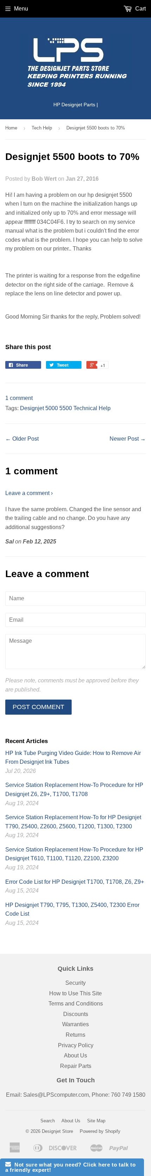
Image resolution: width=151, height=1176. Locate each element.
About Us (75, 1055)
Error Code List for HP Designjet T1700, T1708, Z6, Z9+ (74, 882)
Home (11, 128)
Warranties (75, 1024)
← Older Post (22, 439)
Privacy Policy (75, 1045)
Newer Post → (128, 439)
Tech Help (42, 128)
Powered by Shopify (100, 1131)
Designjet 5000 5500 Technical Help (65, 408)
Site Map (96, 1120)
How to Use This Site (75, 993)
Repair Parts (75, 1066)
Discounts (75, 1014)
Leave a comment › (29, 493)
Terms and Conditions (75, 1004)
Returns (75, 1035)
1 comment (19, 398)
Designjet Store (57, 1131)
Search (47, 1120)
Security (75, 983)
